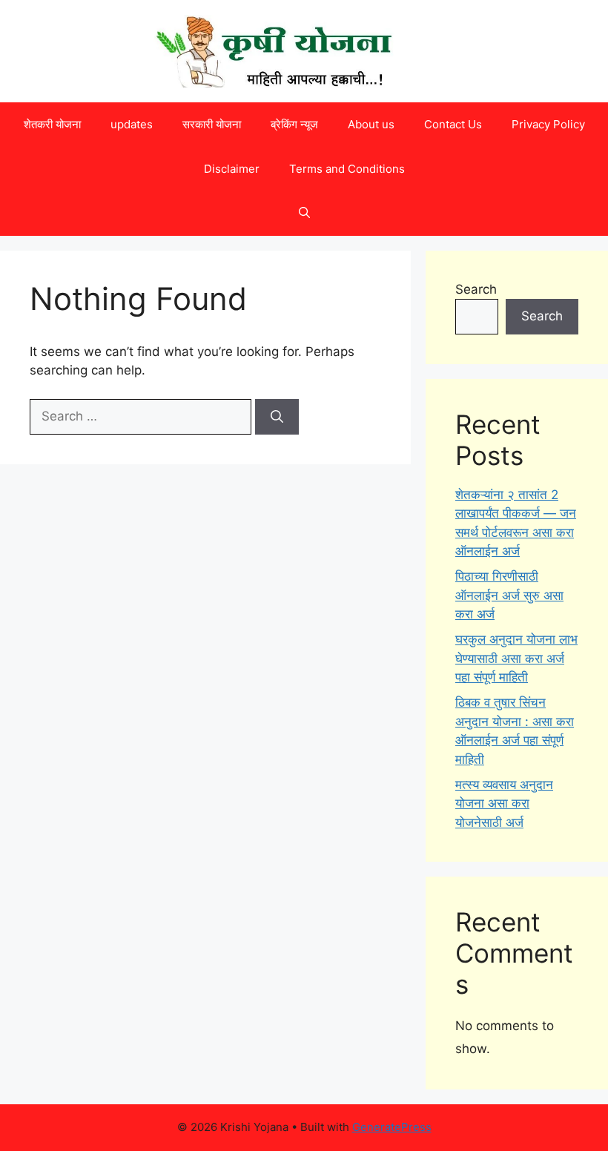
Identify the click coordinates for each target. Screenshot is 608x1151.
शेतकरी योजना (52, 124)
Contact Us (453, 124)
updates (131, 124)
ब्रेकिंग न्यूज (294, 124)
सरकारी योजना (211, 124)
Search (476, 289)
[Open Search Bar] (304, 213)
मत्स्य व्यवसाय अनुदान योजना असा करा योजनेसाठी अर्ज (504, 803)
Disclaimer (232, 169)
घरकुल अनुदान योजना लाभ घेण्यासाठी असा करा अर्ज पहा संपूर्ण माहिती (516, 658)
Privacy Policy (548, 124)
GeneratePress (392, 1127)
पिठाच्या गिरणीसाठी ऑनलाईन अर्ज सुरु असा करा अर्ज (509, 595)
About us (371, 124)
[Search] (277, 417)
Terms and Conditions (347, 169)
